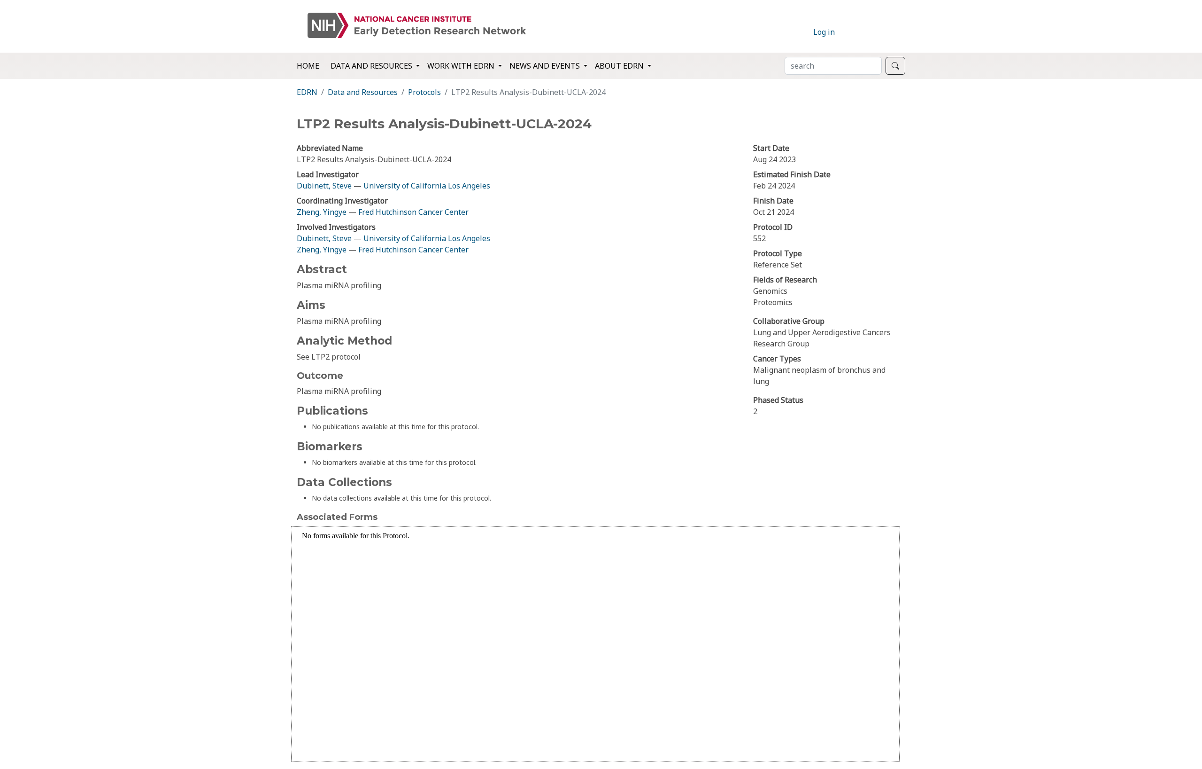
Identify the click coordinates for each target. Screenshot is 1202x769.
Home (308, 66)
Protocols (424, 92)
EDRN (307, 92)
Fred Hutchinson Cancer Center (413, 212)
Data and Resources (363, 92)
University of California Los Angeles (426, 185)
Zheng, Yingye (322, 212)
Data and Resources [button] (372, 66)
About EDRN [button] (620, 66)
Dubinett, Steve (324, 185)
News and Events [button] (545, 66)
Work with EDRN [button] (461, 66)
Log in (824, 32)
